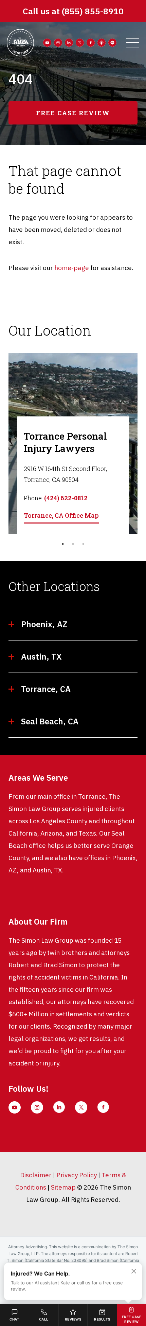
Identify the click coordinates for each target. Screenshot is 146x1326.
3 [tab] (83, 544)
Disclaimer (36, 1175)
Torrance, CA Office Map (61, 515)
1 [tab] (62, 544)
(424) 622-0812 (66, 498)
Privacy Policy (76, 1175)
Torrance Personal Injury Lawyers (65, 442)
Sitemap (63, 1187)
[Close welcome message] (134, 1271)
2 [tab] (73, 544)
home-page (71, 268)
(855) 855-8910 (93, 11)
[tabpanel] (73, 443)
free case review (73, 113)
